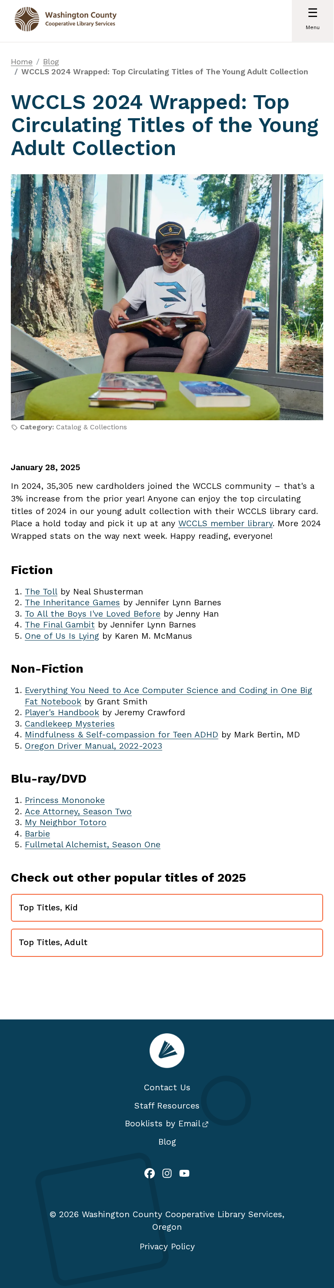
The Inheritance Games (72, 602)
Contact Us (167, 1087)
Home (22, 61)
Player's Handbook (62, 712)
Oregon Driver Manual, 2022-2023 (93, 746)
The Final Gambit (60, 625)
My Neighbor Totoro (66, 822)
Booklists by (162, 1124)
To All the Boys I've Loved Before (92, 614)
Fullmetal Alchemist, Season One (92, 845)
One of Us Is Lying (62, 636)
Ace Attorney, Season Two (78, 812)
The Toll (41, 592)
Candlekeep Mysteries (70, 724)
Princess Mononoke (65, 800)
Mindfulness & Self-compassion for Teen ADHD (121, 735)
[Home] (65, 21)
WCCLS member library (225, 523)
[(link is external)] (149, 1174)
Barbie (37, 834)
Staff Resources (167, 1106)
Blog (51, 61)
